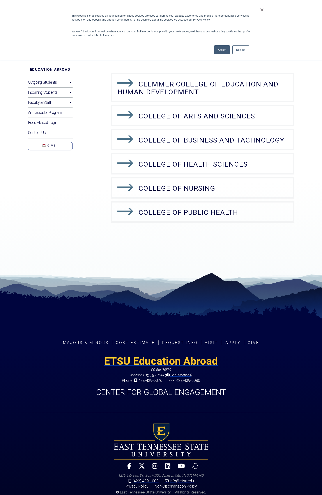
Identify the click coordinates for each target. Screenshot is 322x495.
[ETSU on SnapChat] (193, 468)
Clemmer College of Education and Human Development (197, 88)
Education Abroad (50, 69)
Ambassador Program (45, 112)
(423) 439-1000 (146, 481)
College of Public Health (188, 212)
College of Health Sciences (193, 164)
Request (180, 342)
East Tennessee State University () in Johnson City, (161, 441)
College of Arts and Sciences (196, 116)
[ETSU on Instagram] (153, 468)
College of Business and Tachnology (211, 140)
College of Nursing (176, 188)
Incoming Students (43, 92)
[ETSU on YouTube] (179, 468)
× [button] (261, 8)
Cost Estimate (135, 342)
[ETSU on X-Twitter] (140, 468)
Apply (233, 342)
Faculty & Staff (39, 102)
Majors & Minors (86, 342)
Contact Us (37, 132)
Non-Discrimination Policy (175, 486)
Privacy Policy (137, 486)
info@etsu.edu (182, 481)
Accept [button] (222, 49)
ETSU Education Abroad (161, 361)
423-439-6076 (150, 380)
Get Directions (180, 375)
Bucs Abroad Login (42, 122)
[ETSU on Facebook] (127, 468)
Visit (211, 342)
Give (50, 147)
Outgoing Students (42, 82)
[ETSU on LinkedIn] (165, 468)
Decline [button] (240, 49)
